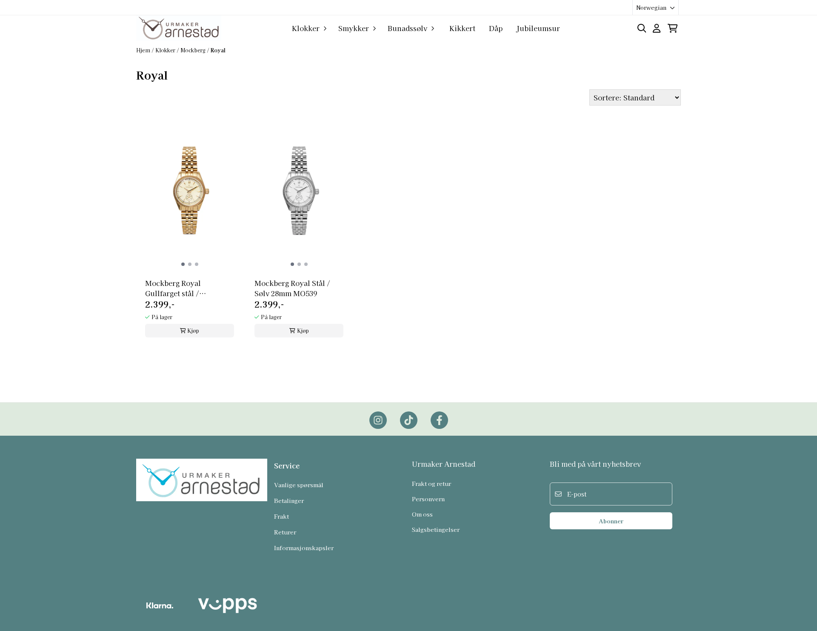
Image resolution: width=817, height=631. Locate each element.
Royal (218, 50)
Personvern (428, 498)
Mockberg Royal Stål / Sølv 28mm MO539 (292, 288)
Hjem (143, 50)
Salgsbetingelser (436, 529)
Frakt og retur (431, 483)
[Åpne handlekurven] (672, 28)
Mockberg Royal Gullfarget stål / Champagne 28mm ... (181, 288)
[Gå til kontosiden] (656, 28)
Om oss (422, 514)
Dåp (496, 28)
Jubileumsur (538, 28)
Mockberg (193, 50)
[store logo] (178, 28)
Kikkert (462, 28)
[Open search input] (641, 28)
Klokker (166, 50)
